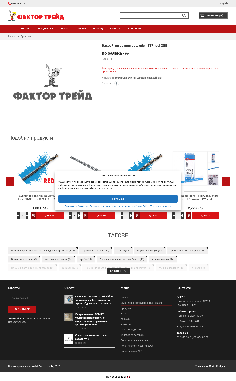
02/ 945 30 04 (184, 337)
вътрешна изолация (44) (58, 259)
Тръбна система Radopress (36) (187, 250)
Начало (26, 28)
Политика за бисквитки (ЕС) (137, 345)
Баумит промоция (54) (150, 250)
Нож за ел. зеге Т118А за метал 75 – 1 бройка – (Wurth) (196, 197)
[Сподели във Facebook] (116, 83)
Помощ (98, 28)
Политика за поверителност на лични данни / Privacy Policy (119, 206)
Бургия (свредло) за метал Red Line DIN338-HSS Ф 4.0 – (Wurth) (40, 197)
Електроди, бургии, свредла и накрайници (138, 77)
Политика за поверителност (136, 340)
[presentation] (10, 181)
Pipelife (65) (123, 250)
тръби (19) (86, 259)
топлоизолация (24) (163, 259)
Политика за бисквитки (76, 206)
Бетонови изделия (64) (24, 259)
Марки (65, 28)
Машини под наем (131, 329)
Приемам (118, 198)
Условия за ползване (160, 206)
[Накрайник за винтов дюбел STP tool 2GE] (52, 87)
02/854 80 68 (18, 3)
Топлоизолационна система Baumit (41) (122, 259)
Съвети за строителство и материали (142, 302)
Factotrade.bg (46, 366)
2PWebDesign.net (218, 366)
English (224, 3)
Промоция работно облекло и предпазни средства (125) (43, 250)
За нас (114, 28)
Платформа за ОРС (131, 351)
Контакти (134, 28)
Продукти (44, 28)
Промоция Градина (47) (95, 250)
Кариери (125, 319)
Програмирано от (116, 376)
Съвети (81, 28)
